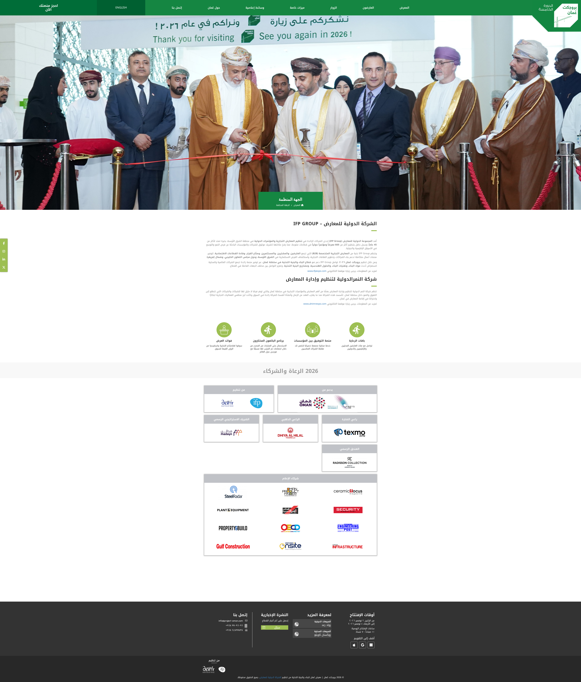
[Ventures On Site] (290, 546)
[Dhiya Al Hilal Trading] (290, 432)
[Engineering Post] (348, 528)
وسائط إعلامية (255, 7)
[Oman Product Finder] (290, 492)
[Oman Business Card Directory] (290, 528)
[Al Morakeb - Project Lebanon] (290, 510)
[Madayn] (231, 433)
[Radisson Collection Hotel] (349, 462)
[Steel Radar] (233, 492)
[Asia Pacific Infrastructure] (348, 546)
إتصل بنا (177, 7)
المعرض (404, 7)
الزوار (333, 7)
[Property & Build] (233, 528)
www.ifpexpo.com (316, 271)
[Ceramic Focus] (348, 492)
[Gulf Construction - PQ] (233, 546)
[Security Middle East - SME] (348, 510)
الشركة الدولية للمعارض (270, 677)
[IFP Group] (256, 403)
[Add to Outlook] (371, 645)
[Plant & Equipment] (233, 510)
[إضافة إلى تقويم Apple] (354, 645)
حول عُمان (214, 7)
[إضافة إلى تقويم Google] (362, 645)
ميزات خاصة (297, 7)
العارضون (368, 7)
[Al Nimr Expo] (227, 403)
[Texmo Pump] (349, 432)
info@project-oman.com (231, 620)
